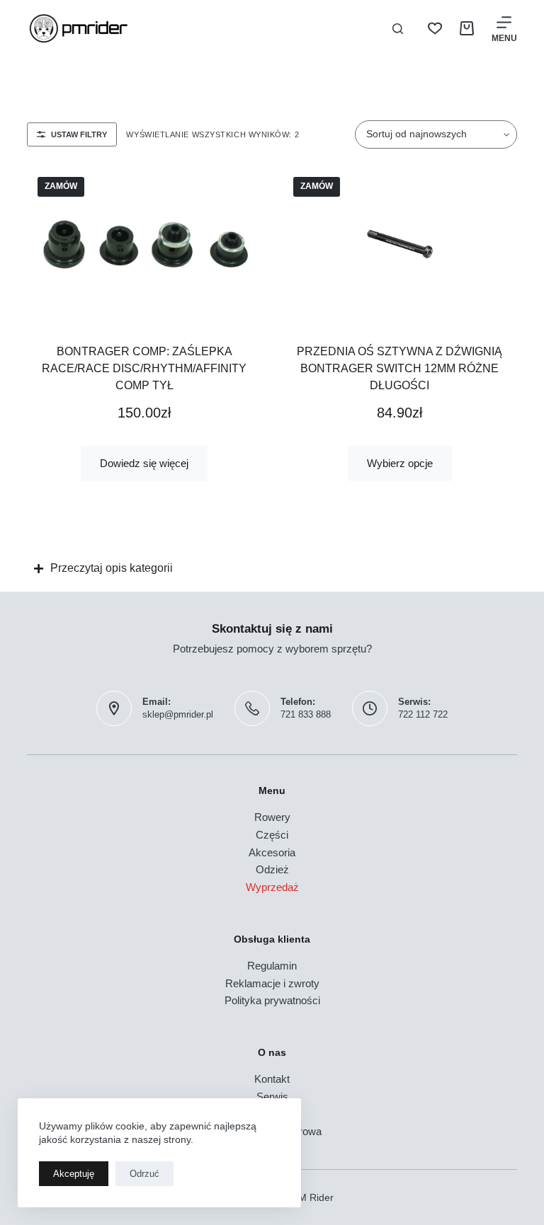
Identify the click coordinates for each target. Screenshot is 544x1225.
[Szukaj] (397, 28)
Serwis (272, 1097)
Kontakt (272, 1079)
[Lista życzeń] (435, 28)
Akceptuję (73, 1173)
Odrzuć (144, 1173)
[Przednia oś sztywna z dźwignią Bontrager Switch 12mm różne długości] (400, 244)
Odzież (272, 869)
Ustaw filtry (79, 134)
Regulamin (272, 966)
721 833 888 (305, 714)
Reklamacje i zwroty (272, 983)
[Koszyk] (467, 28)
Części (272, 835)
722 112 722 (423, 714)
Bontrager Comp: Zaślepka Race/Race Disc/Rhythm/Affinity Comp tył (144, 368)
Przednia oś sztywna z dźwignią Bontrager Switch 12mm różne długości (399, 368)
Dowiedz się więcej (144, 463)
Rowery (272, 817)
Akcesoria (272, 852)
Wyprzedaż (272, 887)
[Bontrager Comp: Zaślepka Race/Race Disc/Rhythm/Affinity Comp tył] (144, 244)
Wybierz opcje (400, 463)
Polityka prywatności (272, 1000)
